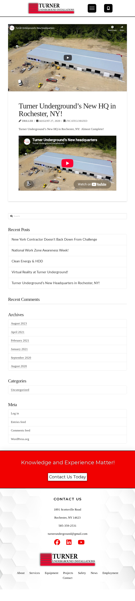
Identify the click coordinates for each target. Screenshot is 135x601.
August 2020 (19, 366)
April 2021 (17, 332)
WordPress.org (20, 439)
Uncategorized (76, 120)
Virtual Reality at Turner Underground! (40, 272)
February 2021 (20, 340)
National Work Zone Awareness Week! (40, 250)
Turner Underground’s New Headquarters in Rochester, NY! (56, 283)
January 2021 (19, 349)
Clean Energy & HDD (27, 261)
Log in (15, 413)
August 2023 (19, 323)
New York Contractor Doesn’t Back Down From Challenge (54, 239)
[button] (92, 8)
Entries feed (18, 422)
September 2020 (21, 357)
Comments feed (20, 430)
